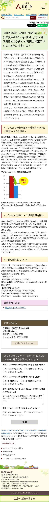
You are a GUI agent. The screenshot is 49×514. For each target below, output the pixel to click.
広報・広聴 (18, 430)
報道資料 (33, 430)
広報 (26, 430)
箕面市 (4, 430)
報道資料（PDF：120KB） (15, 308)
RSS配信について (9, 455)
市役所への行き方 (8, 443)
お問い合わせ (31, 15)
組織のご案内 (6, 15)
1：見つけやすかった (13, 412)
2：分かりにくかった (34, 369)
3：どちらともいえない (14, 372)
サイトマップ (19, 15)
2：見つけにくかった (34, 412)
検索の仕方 (42, 18)
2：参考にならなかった (32, 381)
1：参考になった (11, 381)
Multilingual (43, 15)
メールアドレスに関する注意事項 (14, 458)
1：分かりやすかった (13, 369)
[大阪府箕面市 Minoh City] (24, 6)
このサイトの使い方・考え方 (13, 448)
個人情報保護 (7, 451)
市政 (10, 430)
